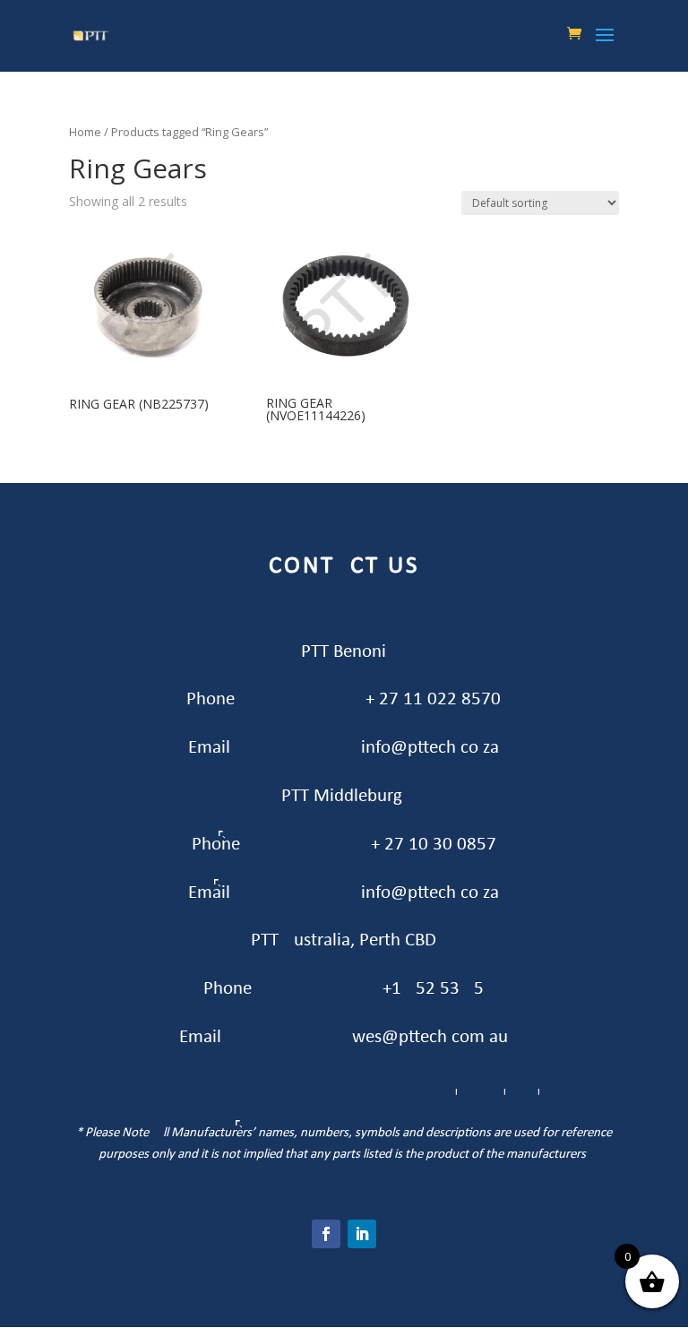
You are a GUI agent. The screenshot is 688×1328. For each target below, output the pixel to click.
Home (85, 132)
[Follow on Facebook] (326, 1234)
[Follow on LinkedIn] (362, 1234)
